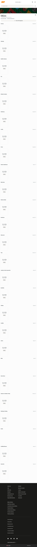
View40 (34, 270)
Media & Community (21, 492)
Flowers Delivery (10, 508)
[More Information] (35, 15)
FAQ (8, 488)
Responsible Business (11, 497)
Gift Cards (9, 490)
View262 (34, 94)
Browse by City (10, 495)
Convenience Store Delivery (12, 506)
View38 (34, 287)
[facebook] (11, 539)
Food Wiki (20, 495)
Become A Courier (21, 488)
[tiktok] (17, 539)
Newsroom (20, 497)
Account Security (10, 528)
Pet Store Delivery (11, 511)
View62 (34, 182)
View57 (34, 340)
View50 (34, 411)
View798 (34, 23)
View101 (34, 235)
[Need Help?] (32, 2)
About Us (9, 486)
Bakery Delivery (10, 502)
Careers (19, 490)
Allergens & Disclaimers (10, 18)
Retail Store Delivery (11, 504)
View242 (34, 129)
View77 (34, 164)
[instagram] (14, 539)
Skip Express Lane (11, 493)
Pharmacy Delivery (11, 513)
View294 (34, 41)
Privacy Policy (10, 521)
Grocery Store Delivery (11, 509)
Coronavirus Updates (11, 530)
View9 (34, 358)
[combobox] (18, 6)
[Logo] (3, 2)
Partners (19, 486)
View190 (34, 199)
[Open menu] (35, 2)
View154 (34, 252)
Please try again (4, 31)
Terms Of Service (10, 519)
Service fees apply (3, 18)
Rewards (9, 492)
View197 (34, 217)
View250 (34, 111)
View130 (34, 76)
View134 (34, 393)
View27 (34, 323)
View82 (34, 305)
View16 (34, 428)
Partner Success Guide (22, 493)
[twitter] (8, 539)
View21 (34, 446)
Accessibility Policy (10, 526)
